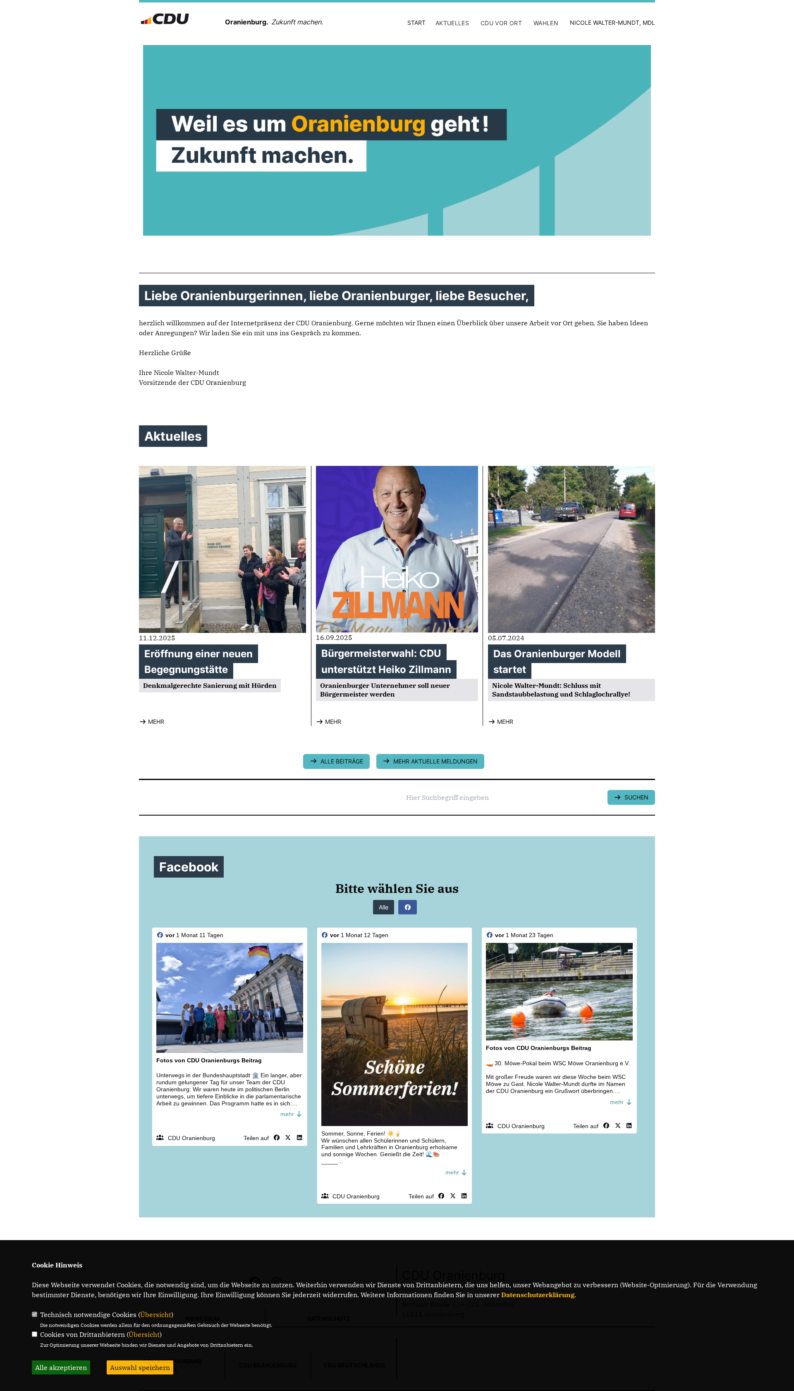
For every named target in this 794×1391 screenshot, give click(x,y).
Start (416, 22)
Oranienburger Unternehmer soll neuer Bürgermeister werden (385, 689)
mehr (288, 1114)
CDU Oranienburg (191, 1138)
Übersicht (155, 1314)
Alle (383, 907)
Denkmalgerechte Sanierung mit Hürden (210, 685)
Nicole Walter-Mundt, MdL (612, 22)
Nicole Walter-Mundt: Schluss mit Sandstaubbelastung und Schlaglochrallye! (561, 689)
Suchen (634, 797)
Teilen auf (256, 1138)
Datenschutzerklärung (537, 1295)
